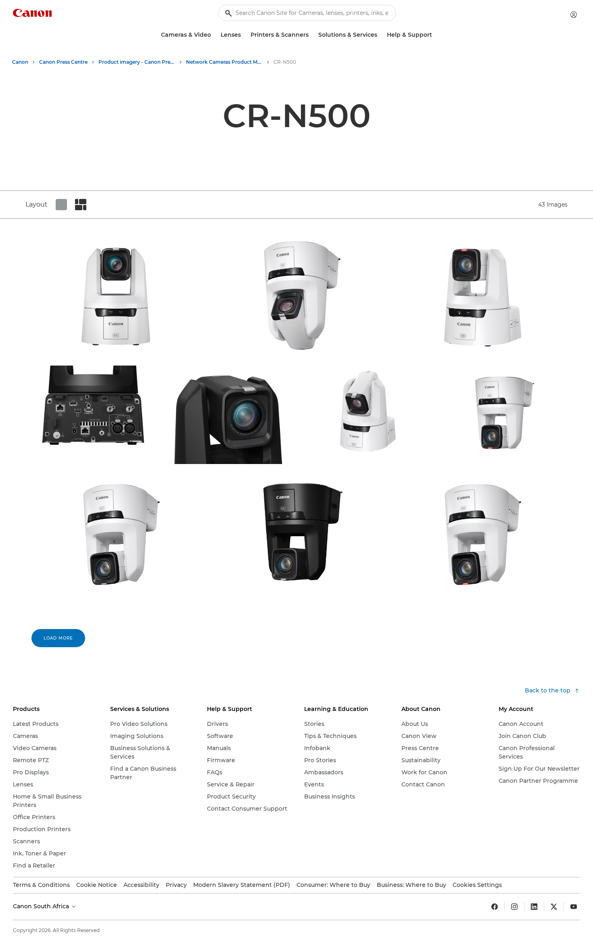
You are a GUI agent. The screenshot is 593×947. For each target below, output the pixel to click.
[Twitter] (554, 906)
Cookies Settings (477, 884)
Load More (58, 638)
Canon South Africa (42, 906)
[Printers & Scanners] (312, 35)
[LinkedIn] (534, 906)
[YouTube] (573, 906)
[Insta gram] (514, 906)
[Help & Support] (435, 35)
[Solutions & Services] (380, 35)
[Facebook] (494, 906)
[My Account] (573, 14)
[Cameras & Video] (214, 35)
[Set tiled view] (61, 204)
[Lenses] (244, 35)
